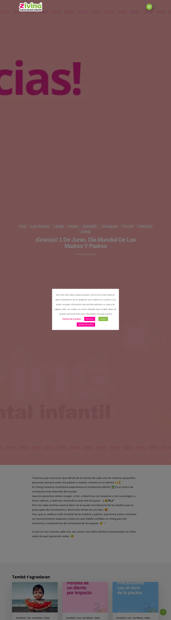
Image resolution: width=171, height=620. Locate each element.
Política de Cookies (71, 318)
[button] (149, 6)
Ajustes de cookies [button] (86, 324)
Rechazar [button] (90, 319)
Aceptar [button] (103, 319)
